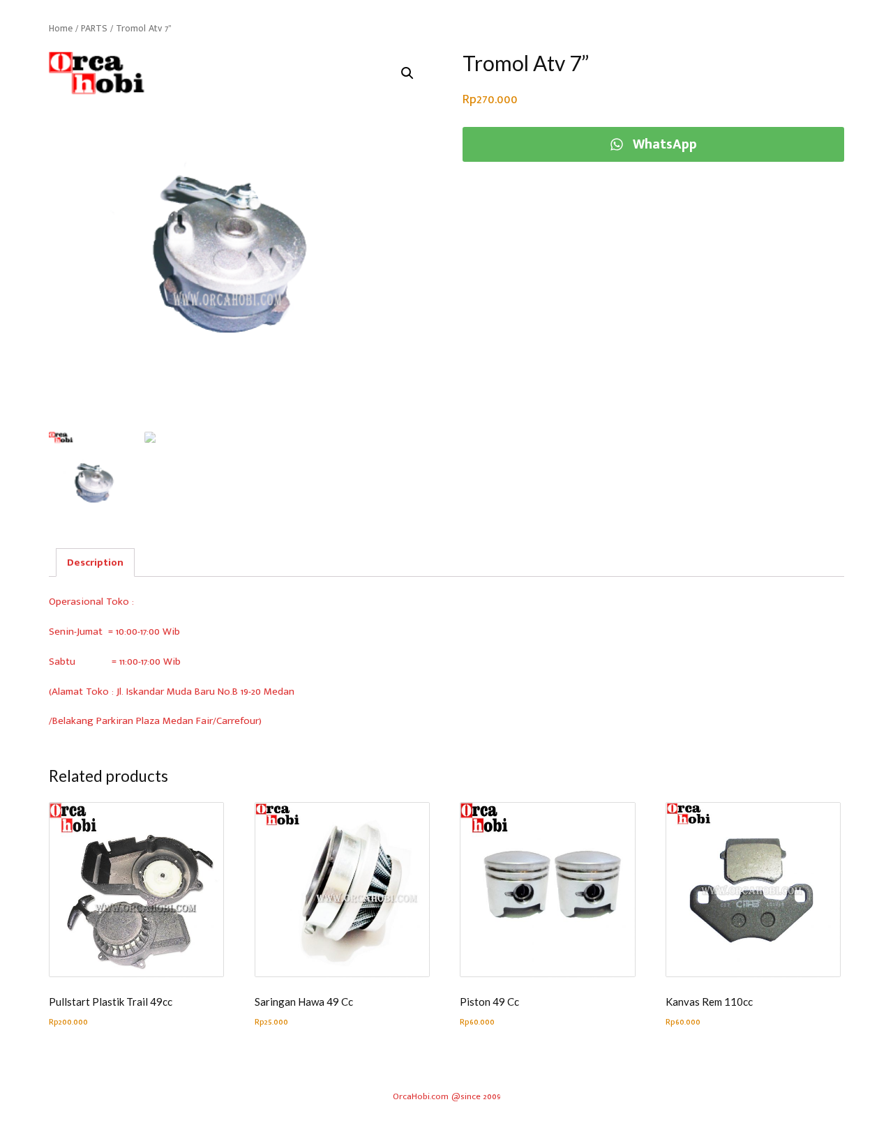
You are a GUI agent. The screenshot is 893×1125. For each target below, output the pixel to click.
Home (61, 28)
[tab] (95, 562)
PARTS (94, 28)
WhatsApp (663, 144)
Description (95, 562)
